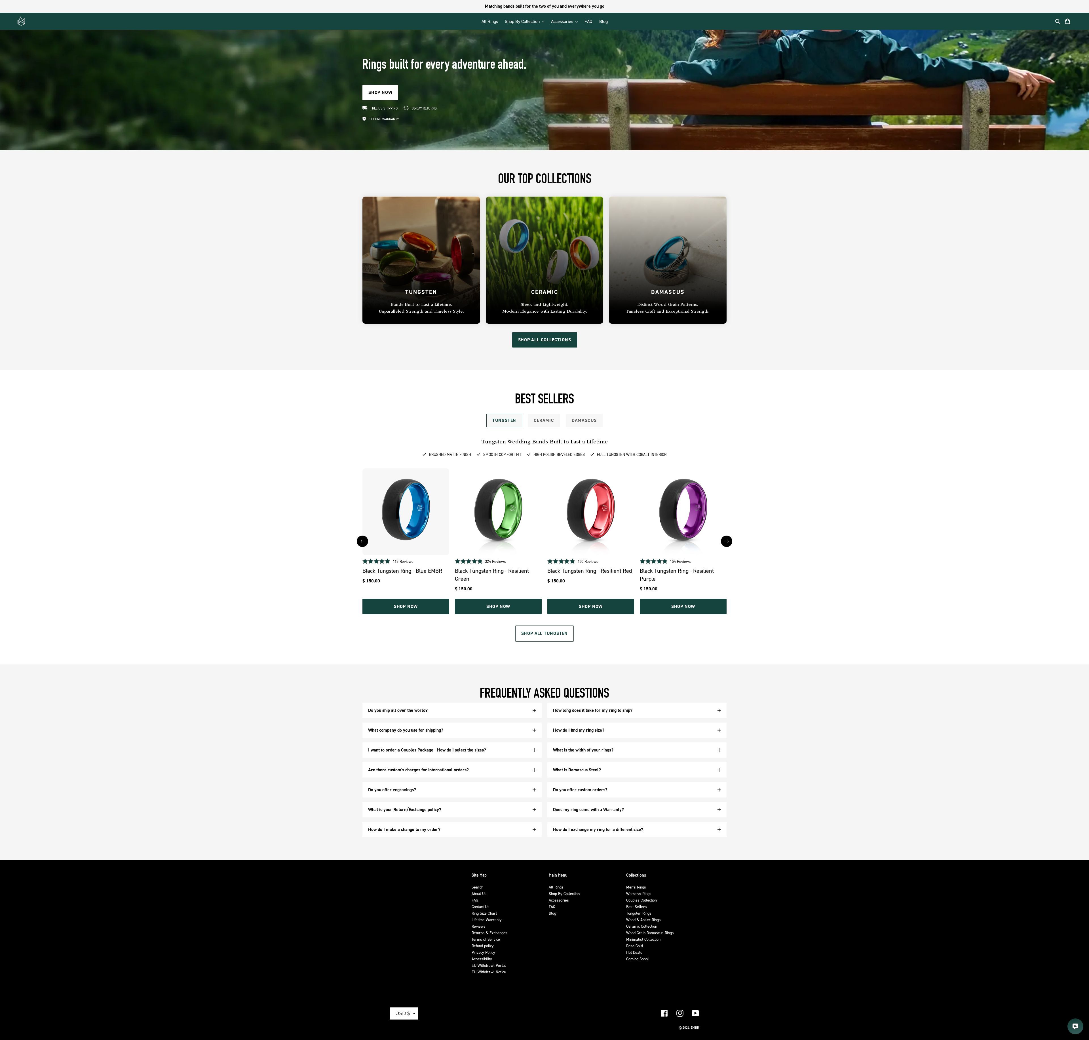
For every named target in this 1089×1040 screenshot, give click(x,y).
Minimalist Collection (643, 939)
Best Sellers (636, 906)
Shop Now (406, 606)
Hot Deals (634, 952)
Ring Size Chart (484, 913)
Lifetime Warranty (487, 919)
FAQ (475, 900)
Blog (552, 913)
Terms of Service (486, 939)
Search (477, 887)
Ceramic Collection (641, 926)
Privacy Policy (483, 952)
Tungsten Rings (638, 913)
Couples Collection (641, 900)
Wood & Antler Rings (643, 919)
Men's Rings (636, 887)
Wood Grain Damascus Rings (650, 932)
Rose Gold (634, 945)
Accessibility (482, 958)
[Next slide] (726, 541)
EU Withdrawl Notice (489, 971)
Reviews (479, 926)
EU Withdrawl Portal (489, 965)
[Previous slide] (362, 541)
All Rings (556, 887)
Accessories (559, 900)
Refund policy (483, 945)
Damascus (584, 420)
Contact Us (480, 906)
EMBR (695, 1028)
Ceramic (544, 420)
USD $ (402, 1013)
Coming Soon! (637, 958)
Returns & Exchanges (489, 932)
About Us (479, 893)
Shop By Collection (564, 893)
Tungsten (504, 420)
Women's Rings (638, 893)
